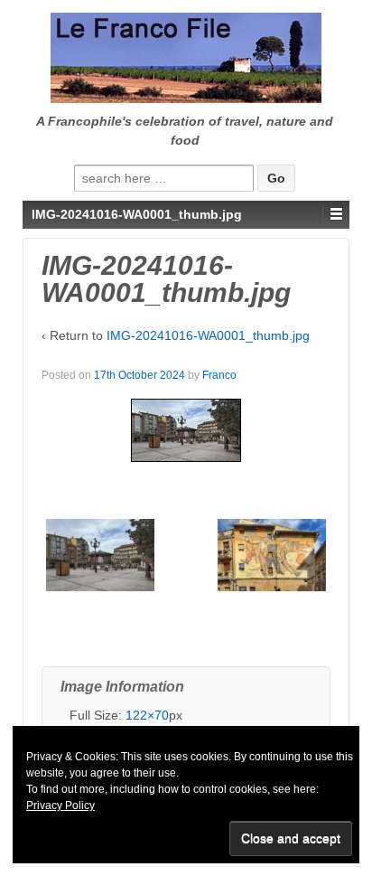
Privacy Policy (60, 805)
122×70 (147, 715)
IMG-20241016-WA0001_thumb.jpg (208, 335)
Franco (219, 375)
